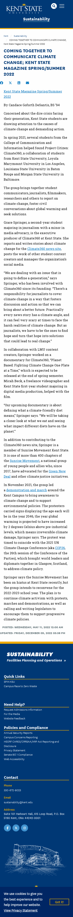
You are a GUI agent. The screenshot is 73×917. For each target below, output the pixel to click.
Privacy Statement (14, 750)
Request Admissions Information (23, 709)
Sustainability (36, 19)
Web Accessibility (14, 759)
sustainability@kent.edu (18, 802)
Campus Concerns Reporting (21, 737)
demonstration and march (26, 490)
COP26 (60, 548)
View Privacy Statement (21, 910)
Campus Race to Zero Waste (20, 686)
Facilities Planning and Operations (34, 660)
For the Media (12, 714)
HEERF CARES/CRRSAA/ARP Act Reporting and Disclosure (31, 743)
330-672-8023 (12, 790)
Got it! (59, 901)
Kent (6, 36)
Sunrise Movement (25, 461)
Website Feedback (14, 718)
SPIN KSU (9, 681)
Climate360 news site (44, 249)
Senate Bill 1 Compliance (18, 754)
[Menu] (61, 6)
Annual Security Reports (18, 732)
